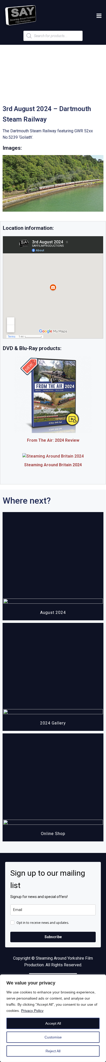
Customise (53, 1037)
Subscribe (53, 937)
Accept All (53, 1023)
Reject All (53, 1051)
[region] (53, 1018)
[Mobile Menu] (99, 16)
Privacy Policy (32, 1011)
